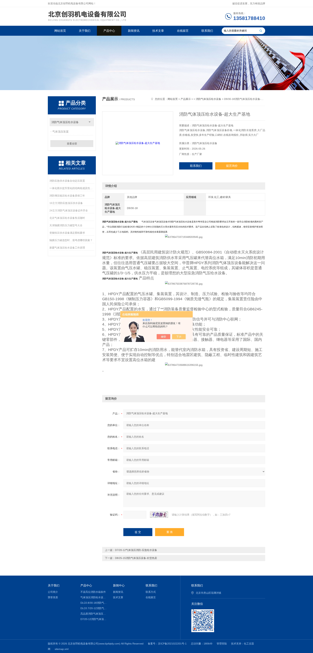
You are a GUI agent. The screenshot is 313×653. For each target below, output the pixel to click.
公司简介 (53, 591)
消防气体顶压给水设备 (65, 122)
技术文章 (158, 30)
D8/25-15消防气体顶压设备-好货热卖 (136, 558)
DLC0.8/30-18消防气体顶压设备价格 (94, 602)
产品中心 (109, 30)
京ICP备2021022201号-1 (172, 643)
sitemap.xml (61, 649)
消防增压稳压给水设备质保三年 (67, 195)
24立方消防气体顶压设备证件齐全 (68, 210)
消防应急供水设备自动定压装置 (67, 180)
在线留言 (183, 30)
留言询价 (232, 165)
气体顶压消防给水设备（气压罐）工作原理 (94, 597)
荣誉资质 (53, 597)
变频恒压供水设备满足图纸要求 (67, 232)
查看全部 (72, 143)
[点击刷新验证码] (159, 515)
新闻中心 (119, 585)
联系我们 (207, 30)
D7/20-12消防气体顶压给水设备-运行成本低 (94, 619)
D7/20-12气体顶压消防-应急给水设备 (136, 550)
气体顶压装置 (60, 131)
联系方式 (151, 591)
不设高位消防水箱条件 (93, 591)
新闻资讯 (133, 30)
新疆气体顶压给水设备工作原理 (67, 247)
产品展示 (186, 99)
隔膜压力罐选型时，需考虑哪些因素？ (71, 240)
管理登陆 (222, 643)
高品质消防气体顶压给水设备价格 (94, 613)
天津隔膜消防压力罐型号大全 (65, 225)
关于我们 (84, 30)
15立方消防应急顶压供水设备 (66, 203)
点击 (89, 122)
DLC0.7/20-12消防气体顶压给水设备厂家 (94, 608)
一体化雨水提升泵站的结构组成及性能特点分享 (71, 188)
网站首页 (60, 30)
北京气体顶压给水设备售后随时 (67, 217)
